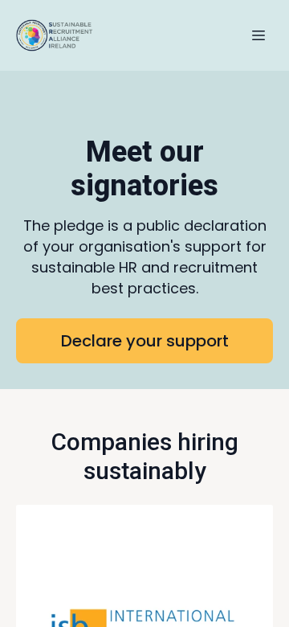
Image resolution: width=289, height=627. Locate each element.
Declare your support (145, 341)
